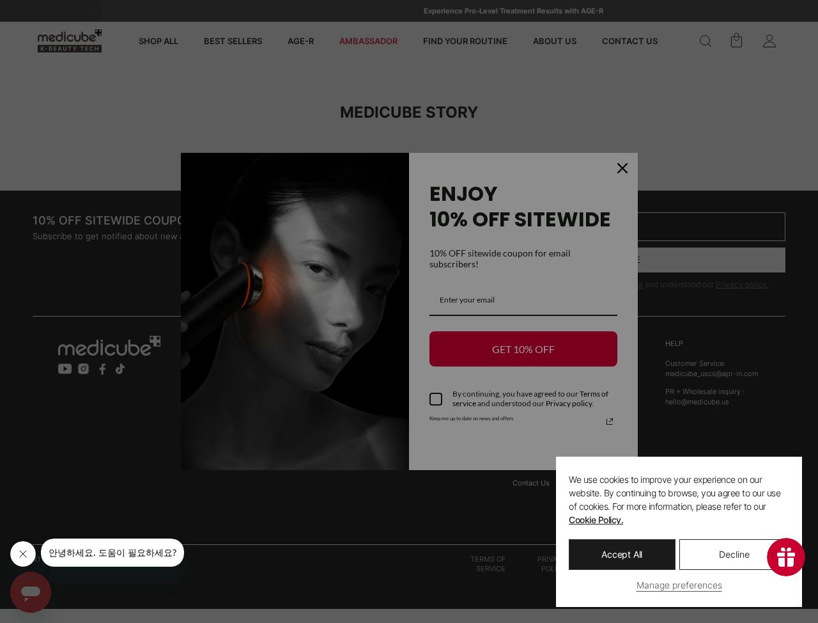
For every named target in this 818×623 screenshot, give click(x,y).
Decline (734, 554)
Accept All (621, 554)
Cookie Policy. (596, 519)
